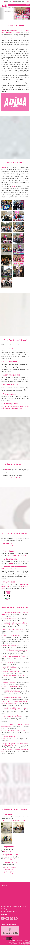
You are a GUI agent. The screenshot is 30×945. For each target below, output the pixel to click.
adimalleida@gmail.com (19, 1)
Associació (19, 940)
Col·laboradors (14, 943)
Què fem (26, 940)
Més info (19, 942)
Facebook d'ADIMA (10, 867)
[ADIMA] (7, 595)
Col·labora (25, 942)
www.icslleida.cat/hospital (12, 477)
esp (28, 2)
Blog (27, 943)
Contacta (21, 943)
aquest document (12, 546)
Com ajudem (12, 942)
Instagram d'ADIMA (10, 871)
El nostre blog (8, 873)
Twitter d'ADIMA (9, 869)
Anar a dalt (12, 940)
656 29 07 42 (8, 1)
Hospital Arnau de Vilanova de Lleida (14, 820)
